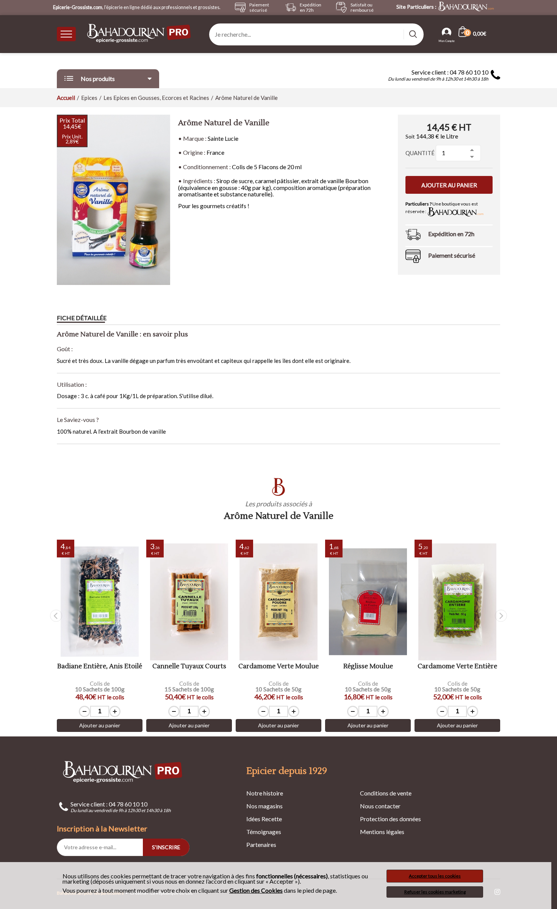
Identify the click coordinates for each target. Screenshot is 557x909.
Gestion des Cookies (256, 890)
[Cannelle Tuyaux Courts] (189, 601)
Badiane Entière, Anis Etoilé (99, 666)
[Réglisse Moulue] (368, 601)
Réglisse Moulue (368, 666)
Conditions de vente (385, 793)
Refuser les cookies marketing (435, 892)
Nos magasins (264, 805)
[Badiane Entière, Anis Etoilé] (100, 601)
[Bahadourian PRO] (123, 771)
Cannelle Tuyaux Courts (189, 666)
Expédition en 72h (451, 233)
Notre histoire (264, 793)
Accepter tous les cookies (435, 876)
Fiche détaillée (81, 317)
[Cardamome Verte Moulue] (278, 601)
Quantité (420, 152)
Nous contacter (380, 805)
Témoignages (263, 831)
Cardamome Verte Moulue (278, 666)
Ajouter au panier (449, 185)
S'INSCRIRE (166, 847)
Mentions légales (382, 831)
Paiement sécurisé (451, 255)
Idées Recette (264, 818)
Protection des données (390, 818)
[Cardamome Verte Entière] (457, 601)
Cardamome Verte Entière (457, 666)
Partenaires (261, 844)
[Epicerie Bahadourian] (139, 34)
